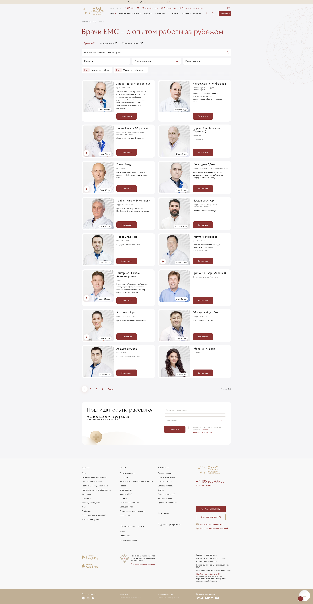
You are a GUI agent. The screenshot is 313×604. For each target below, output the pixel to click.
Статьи (161, 490)
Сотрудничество (126, 507)
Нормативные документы (206, 562)
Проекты (123, 498)
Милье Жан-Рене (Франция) (210, 83)
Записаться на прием (211, 509)
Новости (123, 486)
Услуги (147, 13)
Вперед (111, 389)
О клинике (124, 477)
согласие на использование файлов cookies (163, 2)
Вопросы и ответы (165, 486)
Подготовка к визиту (166, 477)
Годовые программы (191, 13)
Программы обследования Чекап (95, 486)
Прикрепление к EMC (166, 494)
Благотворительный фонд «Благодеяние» (136, 482)
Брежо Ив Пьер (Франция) (209, 272)
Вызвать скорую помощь (192, 8)
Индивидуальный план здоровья (94, 477)
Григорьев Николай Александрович (128, 274)
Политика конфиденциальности (169, 598)
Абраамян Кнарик (204, 348)
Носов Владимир (126, 236)
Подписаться (174, 429)
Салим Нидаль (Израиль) (132, 128)
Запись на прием (165, 473)
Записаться (225, 13)
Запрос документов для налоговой (214, 528)
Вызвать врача (168, 8)
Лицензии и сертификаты (130, 503)
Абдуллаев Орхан (127, 348)
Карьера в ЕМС (126, 494)
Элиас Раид (123, 164)
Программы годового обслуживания (96, 490)
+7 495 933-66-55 (131, 8)
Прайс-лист (86, 511)
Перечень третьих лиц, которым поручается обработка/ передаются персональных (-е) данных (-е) (211, 579)
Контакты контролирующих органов (210, 558)
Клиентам (160, 13)
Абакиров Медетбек (205, 312)
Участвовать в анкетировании (143, 564)
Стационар (86, 498)
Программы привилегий (167, 503)
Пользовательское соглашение (130, 598)
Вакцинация (86, 494)
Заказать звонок (151, 8)
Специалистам (126, 490)
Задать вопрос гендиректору (211, 524)
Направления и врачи (129, 13)
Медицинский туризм (90, 520)
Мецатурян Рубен (204, 164)
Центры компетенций (128, 540)
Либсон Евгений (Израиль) (133, 83)
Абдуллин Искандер (205, 236)
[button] (182, 2)
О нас (111, 13)
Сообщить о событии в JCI (208, 574)
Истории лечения (165, 498)
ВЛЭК (84, 507)
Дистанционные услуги (91, 503)
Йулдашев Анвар (203, 200)
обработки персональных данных (202, 431)
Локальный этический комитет (132, 511)
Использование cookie (165, 594)
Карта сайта (124, 594)
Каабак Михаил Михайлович (133, 200)
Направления (125, 536)
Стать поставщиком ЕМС (211, 517)
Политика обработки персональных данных (213, 570)
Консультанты (108, 43)
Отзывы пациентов (127, 473)
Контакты (174, 13)
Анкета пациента (165, 482)
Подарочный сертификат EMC (94, 515)
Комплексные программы (92, 482)
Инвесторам (125, 515)
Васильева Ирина (127, 312)
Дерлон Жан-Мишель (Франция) (206, 129)
